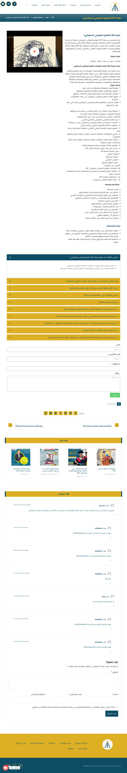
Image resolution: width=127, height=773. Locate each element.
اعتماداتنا (51, 743)
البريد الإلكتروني (75, 694)
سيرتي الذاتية (21, 743)
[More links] (26, 5)
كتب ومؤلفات (44, 474)
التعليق (114, 672)
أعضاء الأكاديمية (37, 743)
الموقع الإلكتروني (38, 694)
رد (113, 515)
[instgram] (8, 3)
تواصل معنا (82, 748)
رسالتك (117, 373)
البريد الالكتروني (114, 354)
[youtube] (2, 3)
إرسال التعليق (111, 713)
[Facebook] (14, 3)
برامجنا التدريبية (111, 404)
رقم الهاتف (116, 364)
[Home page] (53, 17)
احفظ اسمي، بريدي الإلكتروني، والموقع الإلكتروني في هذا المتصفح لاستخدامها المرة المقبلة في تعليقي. (73, 707)
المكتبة (71, 748)
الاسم (118, 345)
